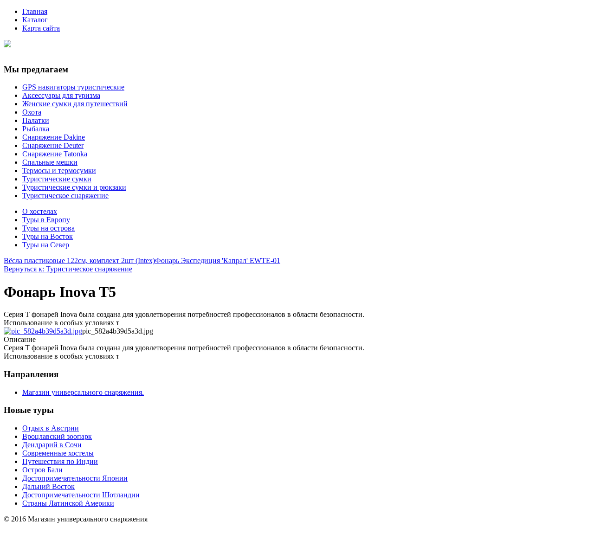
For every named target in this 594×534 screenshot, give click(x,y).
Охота (31, 112)
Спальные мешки (49, 162)
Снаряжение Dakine (53, 137)
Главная (34, 11)
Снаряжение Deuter (53, 145)
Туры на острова (48, 228)
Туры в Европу (46, 220)
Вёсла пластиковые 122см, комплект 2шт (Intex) (79, 260)
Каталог (35, 20)
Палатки (35, 120)
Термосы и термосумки (59, 170)
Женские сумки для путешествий (75, 104)
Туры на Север (45, 245)
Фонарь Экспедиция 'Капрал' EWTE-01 (217, 260)
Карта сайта (41, 28)
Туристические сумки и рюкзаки (74, 187)
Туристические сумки (56, 179)
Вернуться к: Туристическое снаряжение (68, 269)
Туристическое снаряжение (65, 195)
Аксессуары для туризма (61, 95)
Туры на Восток (47, 236)
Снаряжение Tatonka (54, 154)
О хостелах (39, 211)
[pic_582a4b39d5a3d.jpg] (43, 331)
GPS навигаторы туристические (73, 87)
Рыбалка (35, 129)
